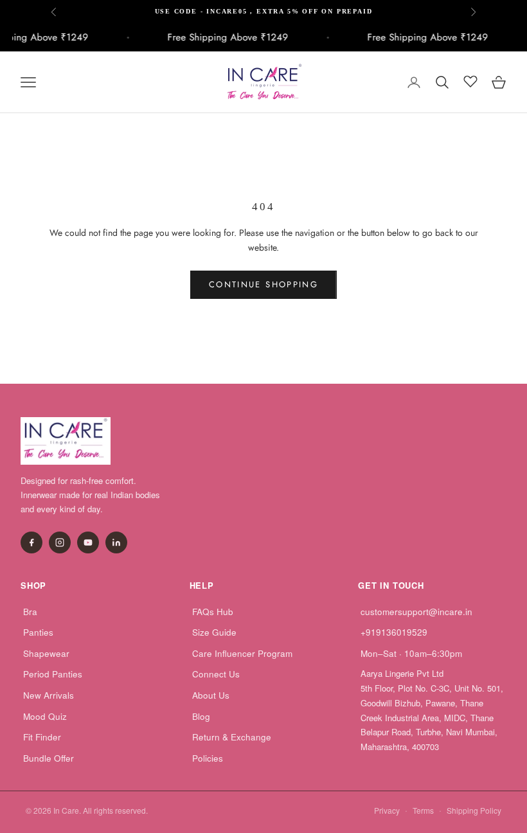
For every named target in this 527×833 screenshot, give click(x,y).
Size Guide (214, 632)
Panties (38, 632)
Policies (207, 758)
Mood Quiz (45, 716)
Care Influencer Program (242, 653)
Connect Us (216, 674)
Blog (201, 716)
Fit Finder (42, 737)
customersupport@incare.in (416, 611)
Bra (30, 611)
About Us (210, 695)
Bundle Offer (48, 758)
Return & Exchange (231, 737)
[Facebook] (31, 542)
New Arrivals (48, 695)
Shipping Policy (474, 810)
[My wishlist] (470, 80)
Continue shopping (263, 284)
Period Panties (52, 674)
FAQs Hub (212, 611)
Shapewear (46, 653)
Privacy (387, 810)
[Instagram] (60, 542)
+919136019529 (394, 632)
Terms (423, 810)
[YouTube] (88, 542)
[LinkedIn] (116, 542)
